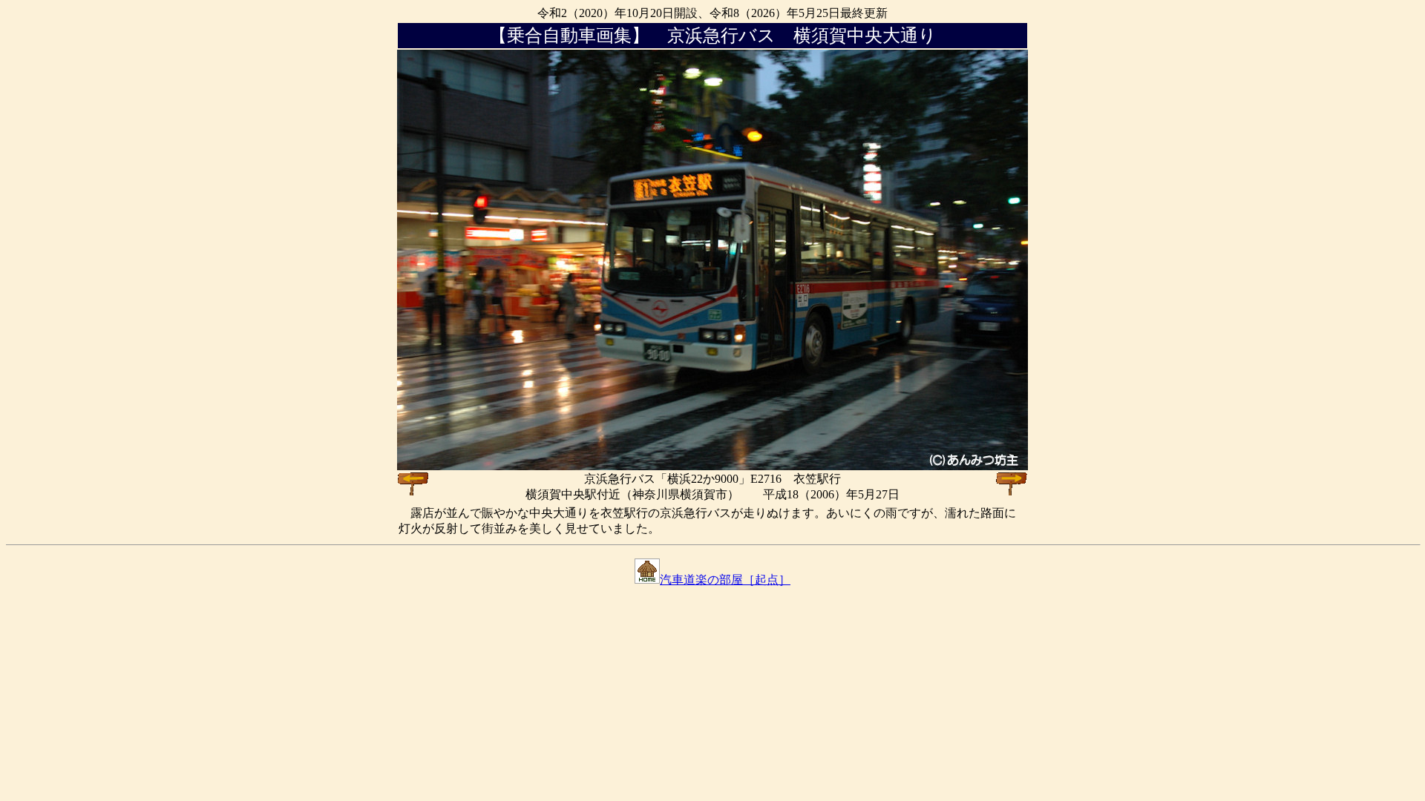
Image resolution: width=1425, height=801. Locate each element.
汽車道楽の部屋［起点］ (725, 579)
